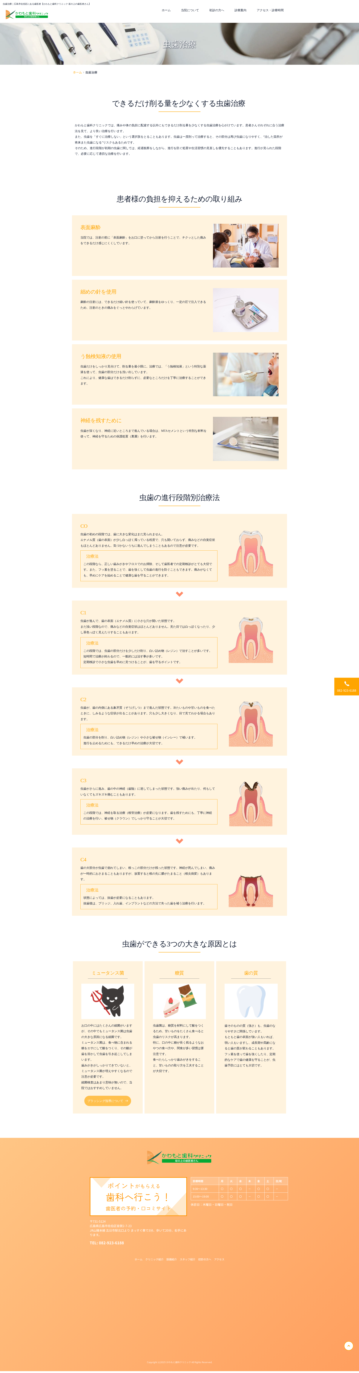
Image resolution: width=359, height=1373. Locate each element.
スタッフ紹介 (187, 1259)
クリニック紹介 (154, 1259)
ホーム (138, 1259)
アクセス (219, 1259)
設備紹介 (171, 1259)
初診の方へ (204, 1259)
